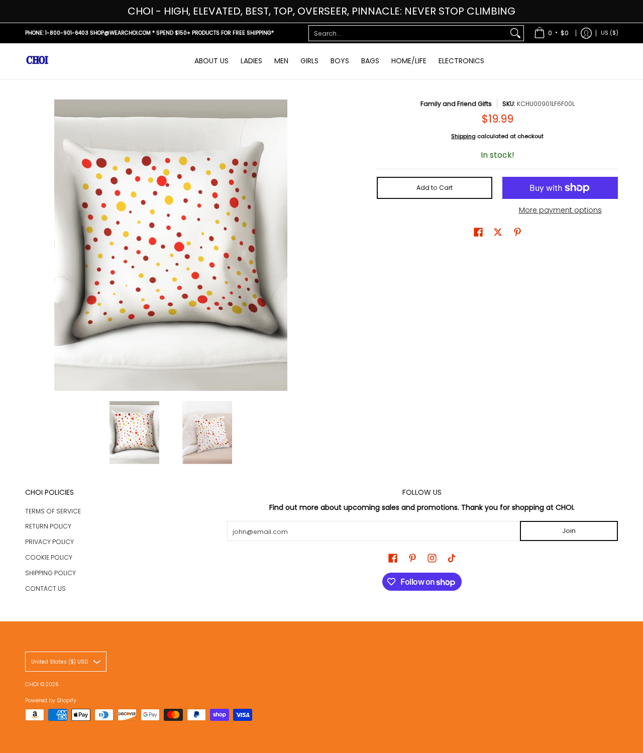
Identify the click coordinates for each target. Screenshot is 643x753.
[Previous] (32, 245)
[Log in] (586, 33)
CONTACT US (45, 588)
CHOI (32, 684)
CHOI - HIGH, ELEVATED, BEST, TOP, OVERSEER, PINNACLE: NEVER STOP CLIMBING (321, 11)
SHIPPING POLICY (50, 573)
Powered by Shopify (50, 700)
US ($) (609, 33)
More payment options (560, 210)
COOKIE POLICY (48, 557)
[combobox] (408, 33)
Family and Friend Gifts (456, 103)
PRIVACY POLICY (49, 541)
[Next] (309, 245)
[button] (478, 232)
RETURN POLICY (48, 526)
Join (569, 530)
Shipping (463, 136)
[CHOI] (37, 61)
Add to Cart (434, 187)
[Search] (515, 33)
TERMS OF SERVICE (53, 511)
